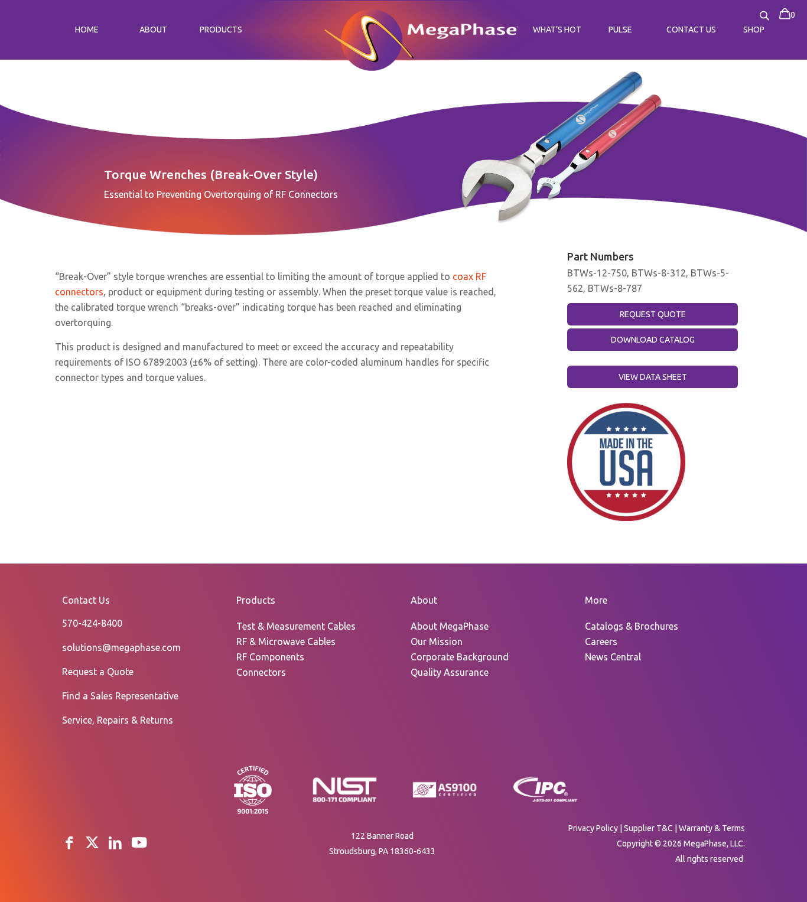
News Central (613, 657)
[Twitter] (92, 843)
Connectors (261, 672)
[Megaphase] (369, 38)
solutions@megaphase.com (121, 647)
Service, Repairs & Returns (117, 720)
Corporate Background (460, 657)
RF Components (270, 657)
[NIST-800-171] (344, 801)
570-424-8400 (92, 623)
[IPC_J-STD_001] (545, 801)
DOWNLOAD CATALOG (653, 339)
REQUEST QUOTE (653, 314)
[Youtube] (139, 843)
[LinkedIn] (115, 843)
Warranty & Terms (712, 828)
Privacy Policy (593, 828)
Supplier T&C (648, 828)
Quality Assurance (450, 672)
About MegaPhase (450, 626)
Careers (601, 641)
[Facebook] (69, 843)
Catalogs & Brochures (631, 626)
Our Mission (437, 641)
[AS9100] (444, 798)
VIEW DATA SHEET (653, 377)
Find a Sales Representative (120, 696)
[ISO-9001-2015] (252, 812)
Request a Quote (98, 671)
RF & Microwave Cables (286, 641)
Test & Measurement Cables (296, 626)
